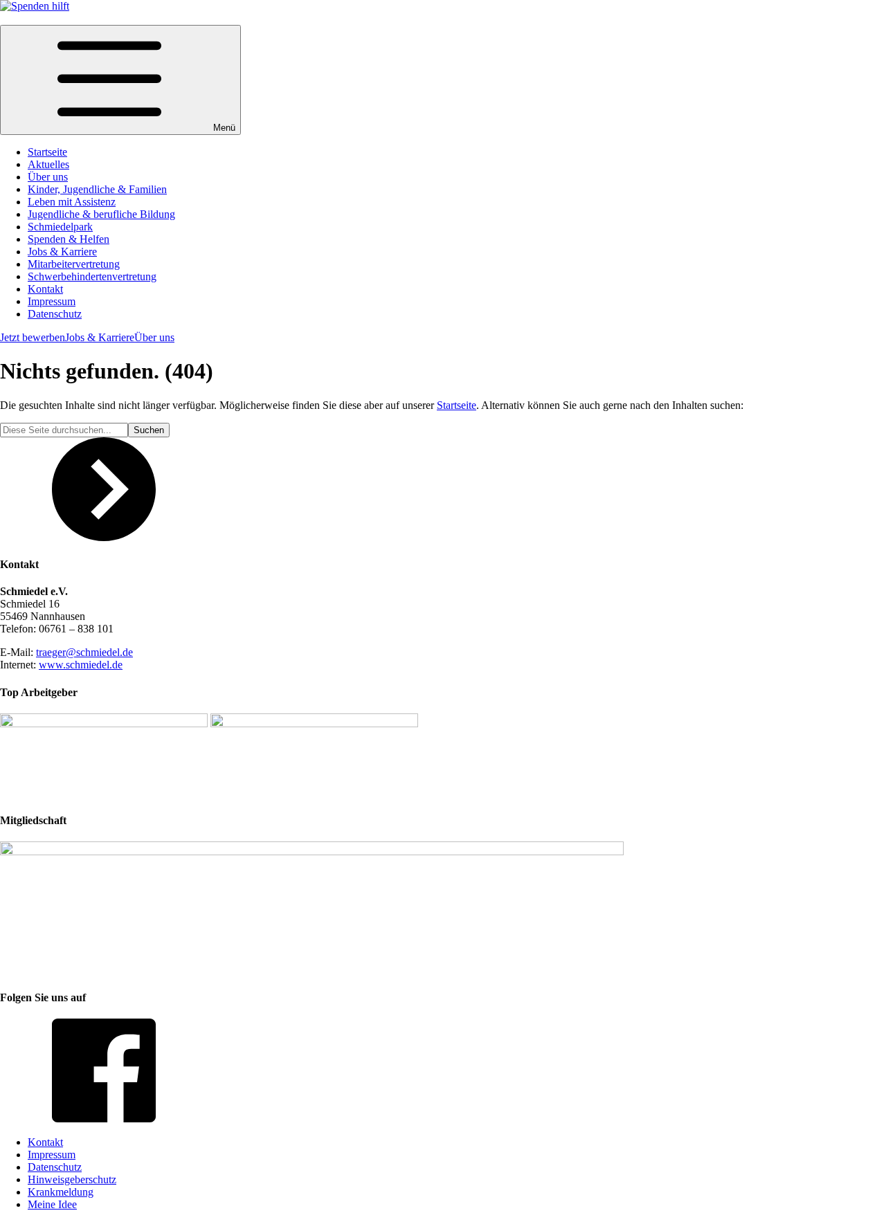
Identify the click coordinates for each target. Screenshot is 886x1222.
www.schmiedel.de (81, 665)
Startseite (456, 405)
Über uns (154, 337)
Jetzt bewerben (32, 337)
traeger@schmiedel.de (84, 652)
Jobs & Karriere (99, 337)
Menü (224, 127)
